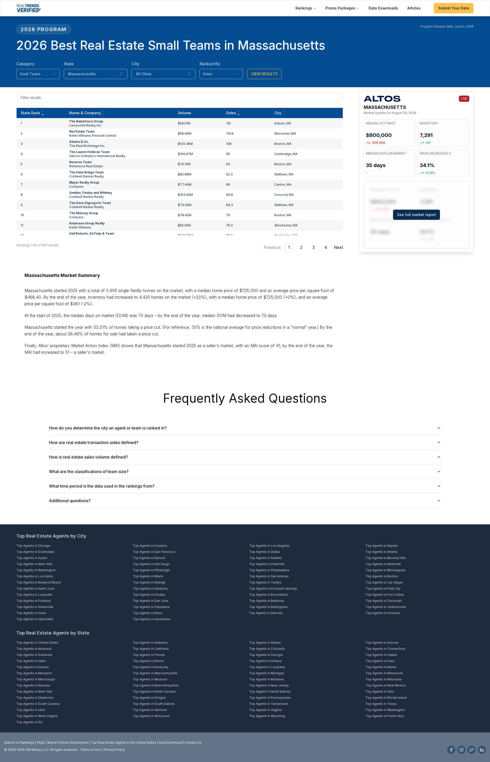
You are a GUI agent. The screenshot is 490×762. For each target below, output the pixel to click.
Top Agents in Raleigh (149, 582)
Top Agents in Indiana (265, 661)
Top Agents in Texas (381, 704)
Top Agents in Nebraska (383, 679)
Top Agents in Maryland (34, 673)
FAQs (41, 742)
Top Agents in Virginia (265, 710)
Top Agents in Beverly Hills (385, 558)
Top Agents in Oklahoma (34, 698)
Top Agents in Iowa (379, 661)
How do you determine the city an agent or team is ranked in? (108, 427)
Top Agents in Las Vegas (384, 582)
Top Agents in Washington (36, 570)
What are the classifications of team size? (89, 471)
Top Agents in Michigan (266, 673)
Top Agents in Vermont (150, 710)
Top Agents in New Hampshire (155, 685)
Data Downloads (383, 8)
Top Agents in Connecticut (385, 649)
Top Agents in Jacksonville (385, 607)
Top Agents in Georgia (266, 655)
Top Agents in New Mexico (385, 685)
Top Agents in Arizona (381, 642)
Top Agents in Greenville (34, 607)
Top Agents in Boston (381, 576)
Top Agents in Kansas (32, 667)
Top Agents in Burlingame (268, 607)
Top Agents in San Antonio (269, 576)
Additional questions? (70, 500)
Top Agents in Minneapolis (385, 570)
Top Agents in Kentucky (150, 667)
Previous (272, 247)
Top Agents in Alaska (265, 642)
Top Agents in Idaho (31, 661)
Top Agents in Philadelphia (269, 570)
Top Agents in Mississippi (35, 679)
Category (25, 63)
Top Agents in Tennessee (268, 704)
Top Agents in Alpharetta (34, 619)
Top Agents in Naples (381, 546)
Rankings (304, 8)
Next (338, 247)
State (69, 63)
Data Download (170, 742)
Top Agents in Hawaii (381, 655)
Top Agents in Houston (150, 546)
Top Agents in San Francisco (154, 552)
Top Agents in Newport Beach (38, 582)
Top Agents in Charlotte (267, 564)
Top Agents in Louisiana (267, 667)
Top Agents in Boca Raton (268, 594)
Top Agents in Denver (149, 558)
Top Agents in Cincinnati (383, 601)
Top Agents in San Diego (151, 564)
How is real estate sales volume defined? (88, 457)
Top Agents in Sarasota (150, 588)
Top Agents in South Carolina (38, 704)
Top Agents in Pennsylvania (270, 698)
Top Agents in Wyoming (267, 716)
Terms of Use (90, 750)
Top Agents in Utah (30, 710)
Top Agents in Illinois (148, 661)
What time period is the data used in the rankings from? (102, 486)
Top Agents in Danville (266, 613)
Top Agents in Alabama (150, 642)
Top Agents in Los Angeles (269, 546)
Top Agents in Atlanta (381, 552)
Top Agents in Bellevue (266, 601)
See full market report (416, 214)
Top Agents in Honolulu (382, 613)
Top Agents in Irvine (31, 613)
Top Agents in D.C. (30, 722)
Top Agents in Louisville (34, 594)
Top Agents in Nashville (383, 564)
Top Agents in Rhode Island (386, 698)
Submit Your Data (453, 8)
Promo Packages (340, 8)
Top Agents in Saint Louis (35, 588)
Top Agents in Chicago (33, 546)
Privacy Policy (114, 750)
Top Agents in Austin (31, 558)
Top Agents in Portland (33, 601)
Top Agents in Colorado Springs (273, 588)
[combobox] (38, 74)
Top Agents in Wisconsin (151, 716)
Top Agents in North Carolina (154, 691)
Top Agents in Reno (147, 613)
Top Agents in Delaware (34, 655)
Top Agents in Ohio (379, 691)
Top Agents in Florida (149, 655)
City (135, 63)
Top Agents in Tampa (265, 582)
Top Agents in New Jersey (269, 685)
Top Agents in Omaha (149, 594)
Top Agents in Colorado (267, 649)
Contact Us (193, 742)
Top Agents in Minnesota (384, 673)
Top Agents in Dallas (264, 552)
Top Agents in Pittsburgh (151, 570)
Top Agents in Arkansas (34, 649)
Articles (414, 8)
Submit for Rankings (19, 742)
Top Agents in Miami (148, 576)
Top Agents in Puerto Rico (385, 716)
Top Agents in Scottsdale (35, 552)
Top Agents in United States (37, 642)
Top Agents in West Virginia (36, 716)
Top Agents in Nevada (33, 685)
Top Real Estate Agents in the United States (123, 742)
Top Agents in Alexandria (151, 619)
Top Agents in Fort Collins (384, 594)
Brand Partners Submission (68, 742)
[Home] (29, 8)
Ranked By (210, 63)
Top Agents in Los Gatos (34, 576)
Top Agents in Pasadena (151, 607)
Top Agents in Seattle (265, 558)
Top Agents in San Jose (150, 601)
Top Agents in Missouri (150, 679)
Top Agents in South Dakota (154, 704)
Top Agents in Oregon (149, 698)
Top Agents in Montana (266, 679)
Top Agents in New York (34, 564)
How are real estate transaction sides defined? (93, 442)
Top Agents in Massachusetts (155, 673)
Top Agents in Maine (380, 667)
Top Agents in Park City (382, 588)
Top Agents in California (151, 649)
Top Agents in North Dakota (269, 691)
